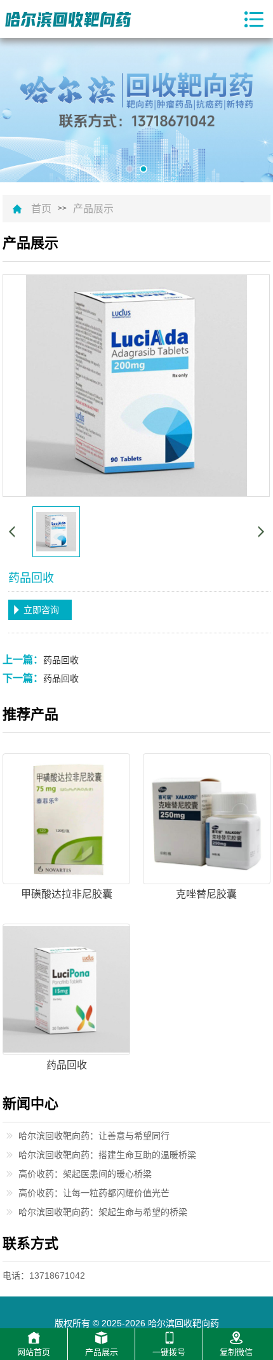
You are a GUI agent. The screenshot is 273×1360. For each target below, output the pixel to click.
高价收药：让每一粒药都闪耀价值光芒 (94, 1193)
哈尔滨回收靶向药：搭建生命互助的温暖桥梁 (107, 1155)
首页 (41, 209)
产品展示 (93, 209)
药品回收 (61, 660)
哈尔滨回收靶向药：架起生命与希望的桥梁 (102, 1212)
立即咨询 (41, 610)
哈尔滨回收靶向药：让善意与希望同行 (94, 1136)
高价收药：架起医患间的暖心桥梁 (85, 1174)
